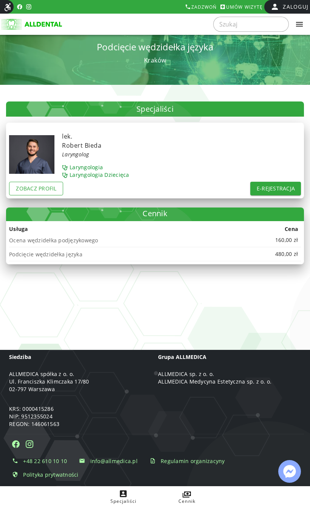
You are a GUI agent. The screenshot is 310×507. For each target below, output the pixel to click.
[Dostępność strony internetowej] (7, 7)
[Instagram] (29, 444)
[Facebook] (16, 444)
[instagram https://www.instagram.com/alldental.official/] (28, 7)
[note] (155, 240)
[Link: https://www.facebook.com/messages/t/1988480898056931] (289, 471)
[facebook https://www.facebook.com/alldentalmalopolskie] (19, 7)
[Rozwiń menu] (299, 24)
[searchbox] (251, 24)
